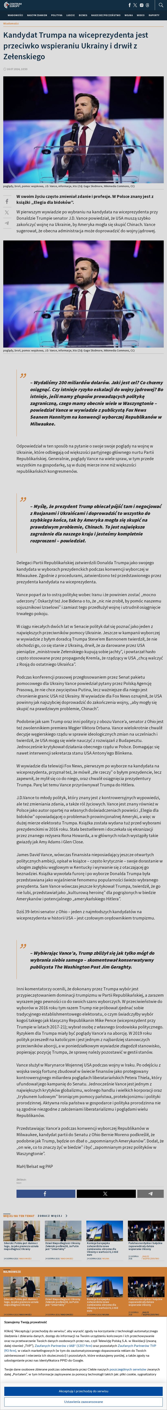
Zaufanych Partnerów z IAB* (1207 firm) (63, 1345)
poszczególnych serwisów (128, 1369)
